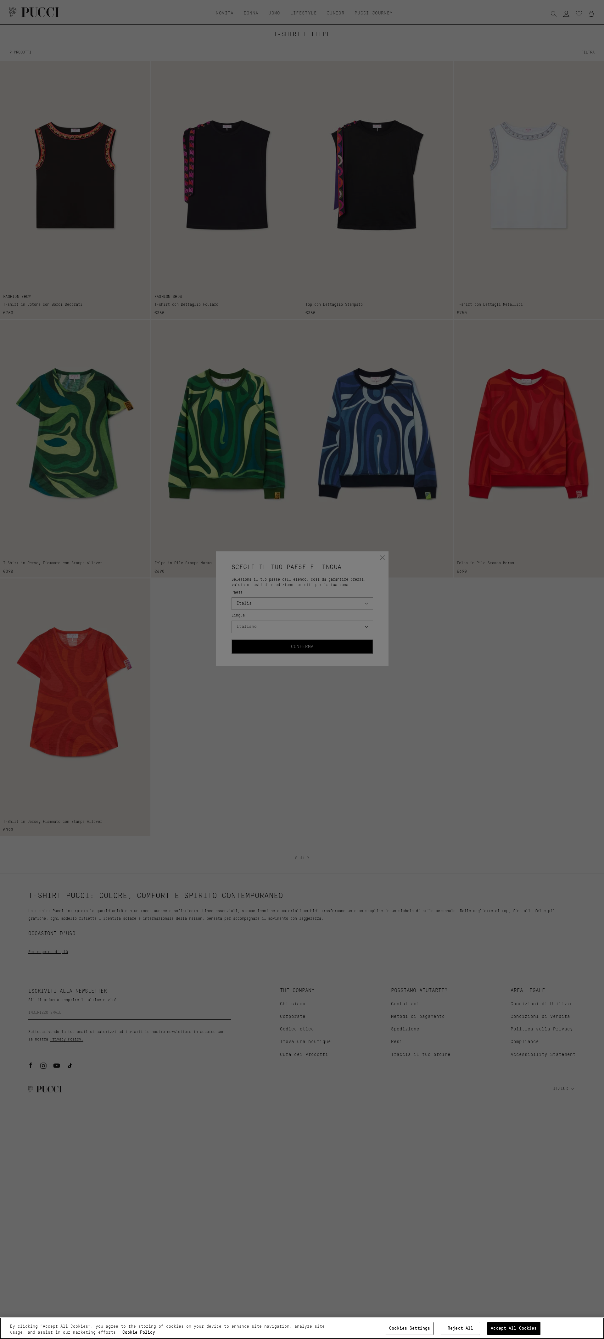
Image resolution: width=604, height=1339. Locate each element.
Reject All (460, 1328)
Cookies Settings (409, 1328)
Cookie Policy (138, 1332)
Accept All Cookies (514, 1328)
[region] (302, 1328)
